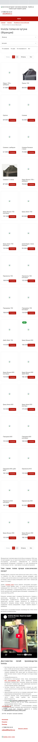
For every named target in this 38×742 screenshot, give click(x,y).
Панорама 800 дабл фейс (9, 469)
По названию (5, 48)
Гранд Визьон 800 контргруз (8, 373)
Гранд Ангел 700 (27, 212)
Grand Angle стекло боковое (28, 244)
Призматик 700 (8, 276)
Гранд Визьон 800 (27, 340)
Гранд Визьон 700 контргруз (8, 212)
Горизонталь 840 (27, 501)
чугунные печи (9, 584)
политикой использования (13, 734)
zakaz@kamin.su (7, 13)
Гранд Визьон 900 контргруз (27, 533)
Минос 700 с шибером (7, 83)
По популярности (21, 48)
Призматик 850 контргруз (8, 501)
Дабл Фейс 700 (8, 340)
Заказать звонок (23, 728)
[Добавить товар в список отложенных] (16, 65)
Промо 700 (25, 83)
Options (5, 115)
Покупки (4, 722)
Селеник (24, 115)
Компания (5, 719)
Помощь (4, 724)
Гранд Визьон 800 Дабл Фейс (27, 373)
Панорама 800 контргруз (26, 437)
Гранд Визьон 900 (8, 533)
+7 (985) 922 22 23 (6, 12)
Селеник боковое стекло (27, 148)
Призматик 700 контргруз (27, 276)
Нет (29, 48)
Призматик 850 (27, 469)
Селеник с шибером (9, 147)
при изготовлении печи (12, 680)
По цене (13, 48)
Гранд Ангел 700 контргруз (8, 244)
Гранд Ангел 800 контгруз (27, 405)
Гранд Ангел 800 (8, 404)
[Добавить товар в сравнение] (16, 68)
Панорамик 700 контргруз (27, 308)
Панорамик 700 (8, 308)
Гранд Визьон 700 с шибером (28, 180)
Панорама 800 (7, 436)
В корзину (12, 88)
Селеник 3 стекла (8, 179)
